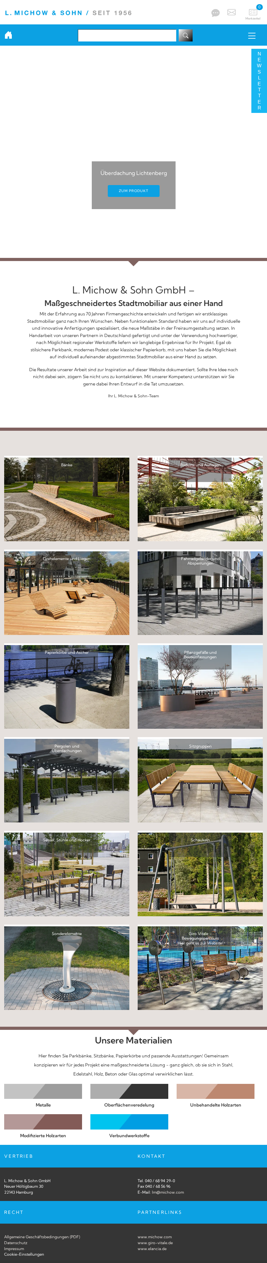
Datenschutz (15, 1242)
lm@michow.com (168, 1192)
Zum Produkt (133, 191)
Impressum (14, 1248)
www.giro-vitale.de (155, 1242)
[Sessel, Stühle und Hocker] (66, 874)
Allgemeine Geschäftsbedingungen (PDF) (42, 1236)
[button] (6, 153)
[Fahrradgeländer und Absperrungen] (200, 592)
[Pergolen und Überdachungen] (66, 780)
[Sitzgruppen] (200, 780)
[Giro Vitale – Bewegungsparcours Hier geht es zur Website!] (200, 967)
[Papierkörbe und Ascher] (66, 686)
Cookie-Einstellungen (24, 1254)
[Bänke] (66, 499)
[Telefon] (215, 13)
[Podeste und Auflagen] (200, 499)
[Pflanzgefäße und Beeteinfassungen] (200, 686)
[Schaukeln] (200, 874)
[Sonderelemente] (66, 967)
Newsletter (259, 81)
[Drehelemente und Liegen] (66, 592)
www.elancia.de (152, 1248)
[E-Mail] (231, 12)
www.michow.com (155, 1236)
